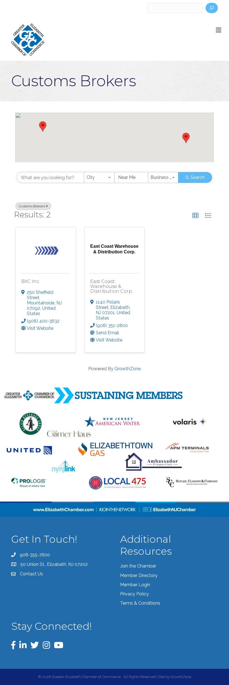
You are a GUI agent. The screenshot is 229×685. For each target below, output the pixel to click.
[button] (43, 126)
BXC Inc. (30, 281)
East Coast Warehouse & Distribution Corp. (111, 286)
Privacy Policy (134, 594)
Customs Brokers (32, 206)
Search (197, 177)
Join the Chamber (138, 566)
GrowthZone (128, 368)
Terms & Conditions (140, 603)
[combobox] (99, 177)
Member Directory (139, 575)
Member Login (135, 584)
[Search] (212, 8)
